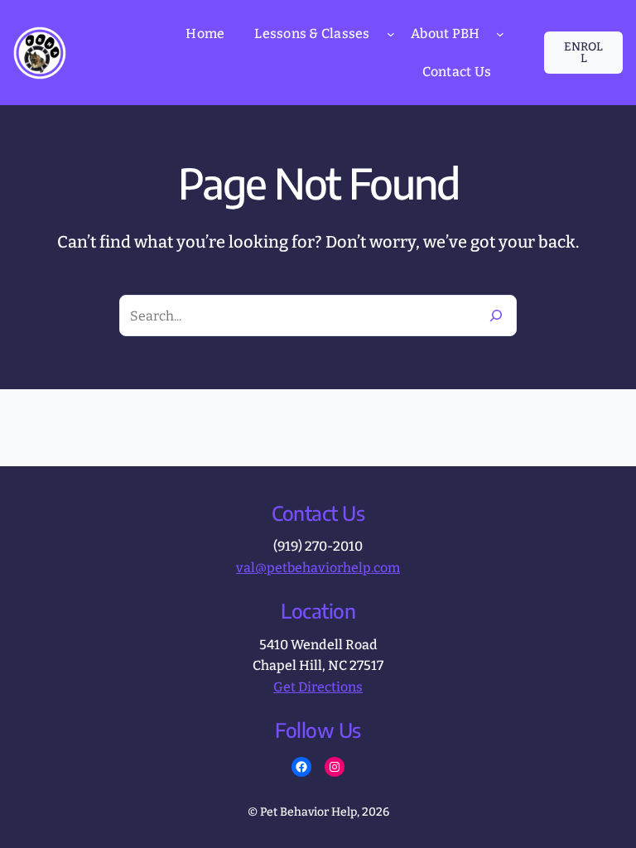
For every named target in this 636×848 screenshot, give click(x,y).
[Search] (496, 315)
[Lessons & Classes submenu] (391, 34)
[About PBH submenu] (500, 34)
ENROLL (583, 52)
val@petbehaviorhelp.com (318, 568)
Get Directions (318, 687)
